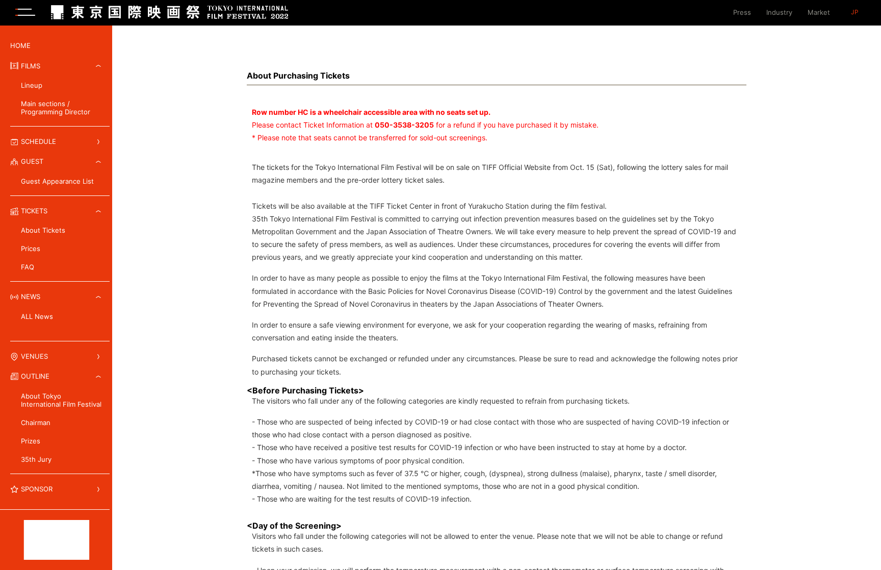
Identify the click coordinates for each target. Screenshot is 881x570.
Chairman (35, 422)
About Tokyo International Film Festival (61, 400)
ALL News (37, 316)
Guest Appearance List (57, 181)
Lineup (31, 85)
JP (855, 12)
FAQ (27, 267)
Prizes (30, 441)
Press (742, 12)
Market (819, 12)
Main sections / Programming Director (55, 108)
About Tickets (43, 230)
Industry (779, 12)
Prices (30, 248)
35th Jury (36, 459)
